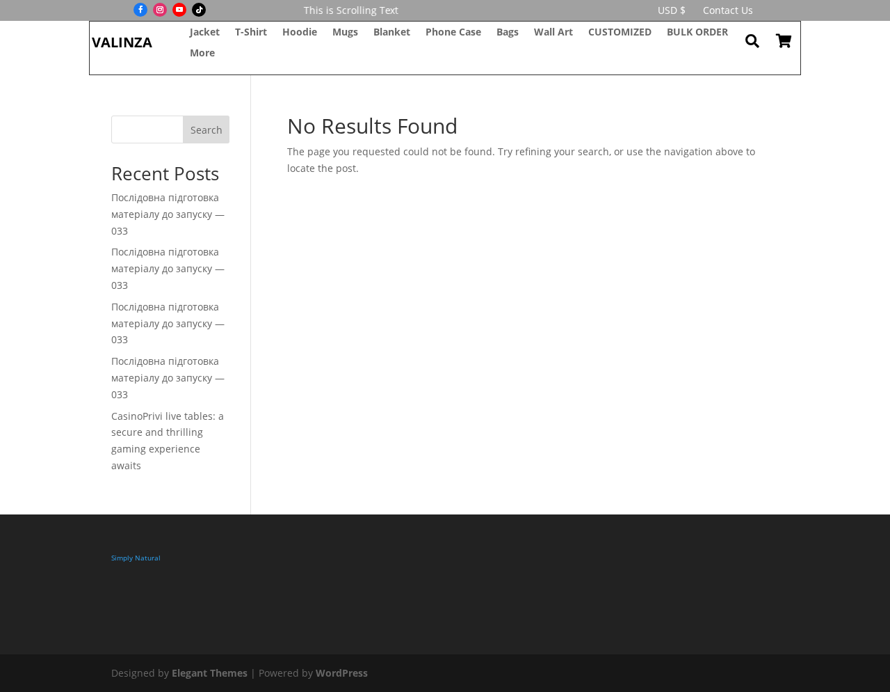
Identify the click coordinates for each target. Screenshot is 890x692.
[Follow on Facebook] (140, 10)
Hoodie (299, 32)
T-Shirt (251, 32)
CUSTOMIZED (620, 32)
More (202, 53)
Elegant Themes (210, 672)
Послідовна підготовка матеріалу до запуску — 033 (168, 214)
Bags (507, 32)
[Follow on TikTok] (199, 10)
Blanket (391, 32)
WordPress (342, 672)
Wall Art (553, 32)
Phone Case (453, 32)
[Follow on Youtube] (179, 10)
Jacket (205, 32)
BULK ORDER (697, 32)
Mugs (345, 32)
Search (206, 129)
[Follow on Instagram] (160, 10)
